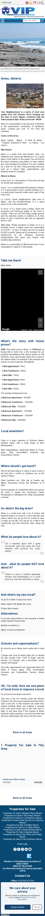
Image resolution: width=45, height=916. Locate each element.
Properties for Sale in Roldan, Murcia (22, 825)
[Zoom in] (40, 320)
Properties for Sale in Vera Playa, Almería (22, 815)
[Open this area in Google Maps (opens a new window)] (6, 329)
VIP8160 (6, 782)
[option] (25, 95)
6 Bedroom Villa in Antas (14, 779)
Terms (30, 330)
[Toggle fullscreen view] (40, 272)
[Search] (42, 20)
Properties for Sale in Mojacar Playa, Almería (22, 813)
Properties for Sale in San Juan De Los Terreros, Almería (22, 821)
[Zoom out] (40, 325)
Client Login (6, 2)
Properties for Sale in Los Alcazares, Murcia (22, 818)
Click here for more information (27, 898)
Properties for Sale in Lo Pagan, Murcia (22, 827)
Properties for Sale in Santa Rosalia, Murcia (22, 830)
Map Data (24, 330)
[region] (22, 300)
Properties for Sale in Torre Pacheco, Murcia (22, 839)
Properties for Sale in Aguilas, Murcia (22, 832)
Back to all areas (22, 732)
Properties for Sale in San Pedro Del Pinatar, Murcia (22, 835)
